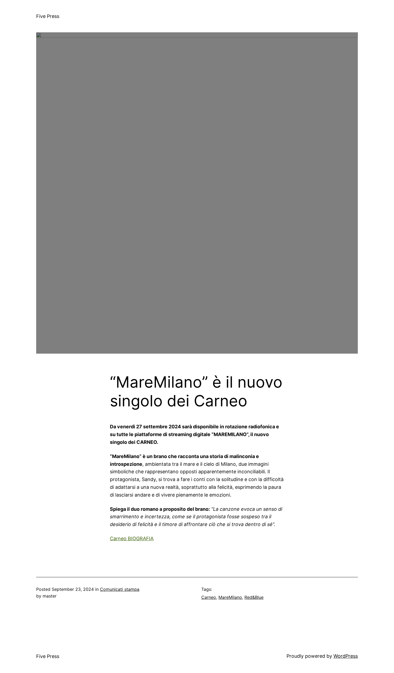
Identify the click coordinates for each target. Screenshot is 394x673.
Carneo (208, 597)
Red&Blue (253, 597)
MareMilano (230, 597)
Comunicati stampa (119, 589)
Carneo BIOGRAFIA (132, 538)
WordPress (345, 656)
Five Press (47, 16)
